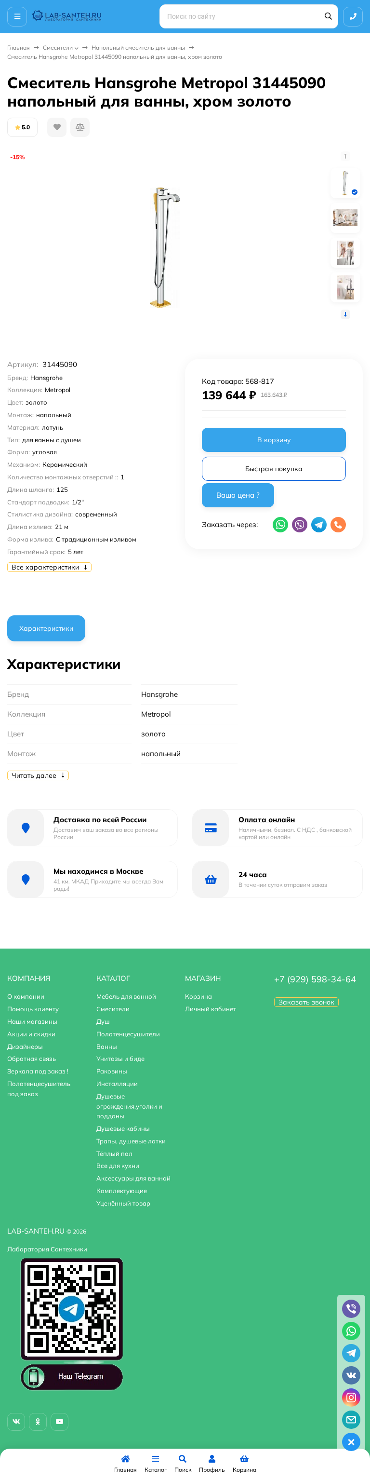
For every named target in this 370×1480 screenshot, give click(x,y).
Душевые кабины (123, 1128)
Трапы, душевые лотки (131, 1141)
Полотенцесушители (128, 1034)
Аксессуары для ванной (133, 1178)
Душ (103, 1021)
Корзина (198, 996)
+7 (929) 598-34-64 (315, 979)
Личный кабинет (210, 1009)
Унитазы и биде (120, 1058)
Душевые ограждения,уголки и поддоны (129, 1106)
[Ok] (38, 1422)
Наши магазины (32, 1021)
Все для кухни (117, 1165)
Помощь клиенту (33, 1009)
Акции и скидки (31, 1034)
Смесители (58, 47)
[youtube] (59, 1422)
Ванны (106, 1046)
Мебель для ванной (126, 996)
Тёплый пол (114, 1153)
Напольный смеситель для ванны (138, 47)
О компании (25, 996)
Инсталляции (117, 1083)
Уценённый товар (123, 1203)
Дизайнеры (25, 1046)
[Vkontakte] (16, 1422)
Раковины (111, 1071)
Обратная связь (31, 1058)
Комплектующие (121, 1191)
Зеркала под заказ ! (37, 1071)
